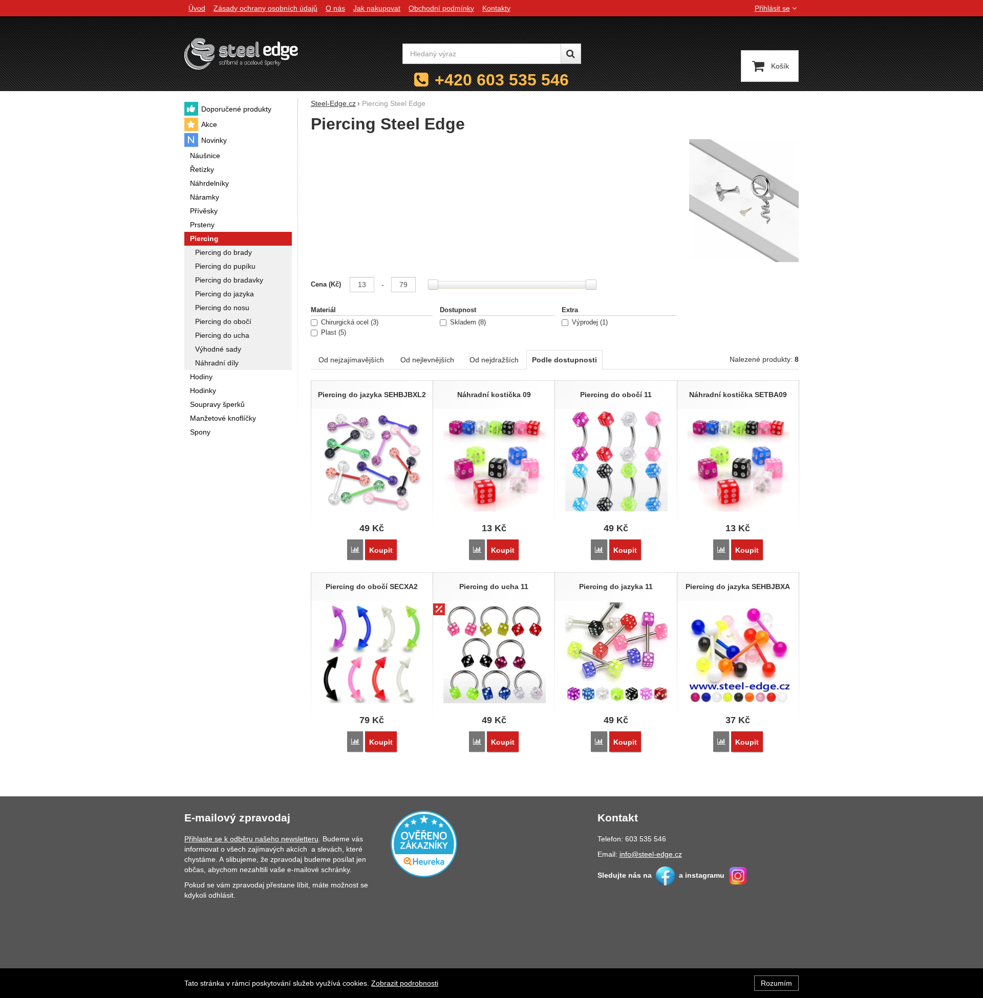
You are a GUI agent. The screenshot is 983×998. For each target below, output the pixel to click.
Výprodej (589, 322)
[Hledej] (571, 54)
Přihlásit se (772, 8)
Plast (332, 332)
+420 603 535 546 (502, 80)
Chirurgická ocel (348, 322)
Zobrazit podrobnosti (404, 983)
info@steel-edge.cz (650, 854)
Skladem (467, 322)
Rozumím (776, 983)
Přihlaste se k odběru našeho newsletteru (251, 839)
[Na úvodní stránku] (241, 53)
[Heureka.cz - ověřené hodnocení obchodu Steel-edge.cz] (424, 843)
